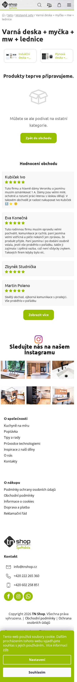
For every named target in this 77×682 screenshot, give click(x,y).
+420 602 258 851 (26, 585)
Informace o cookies (19, 501)
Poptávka (11, 431)
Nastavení (37, 660)
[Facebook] (8, 596)
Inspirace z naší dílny (19, 449)
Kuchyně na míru (16, 425)
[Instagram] (18, 596)
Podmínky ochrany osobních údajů (30, 489)
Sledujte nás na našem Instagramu (39, 349)
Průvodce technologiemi (22, 443)
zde (5, 649)
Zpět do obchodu (38, 138)
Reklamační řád (15, 513)
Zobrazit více (39, 315)
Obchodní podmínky (19, 495)
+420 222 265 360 (26, 576)
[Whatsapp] (28, 596)
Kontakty (10, 461)
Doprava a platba (17, 507)
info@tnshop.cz (25, 567)
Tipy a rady (12, 437)
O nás (8, 455)
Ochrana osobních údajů (49, 620)
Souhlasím (37, 672)
